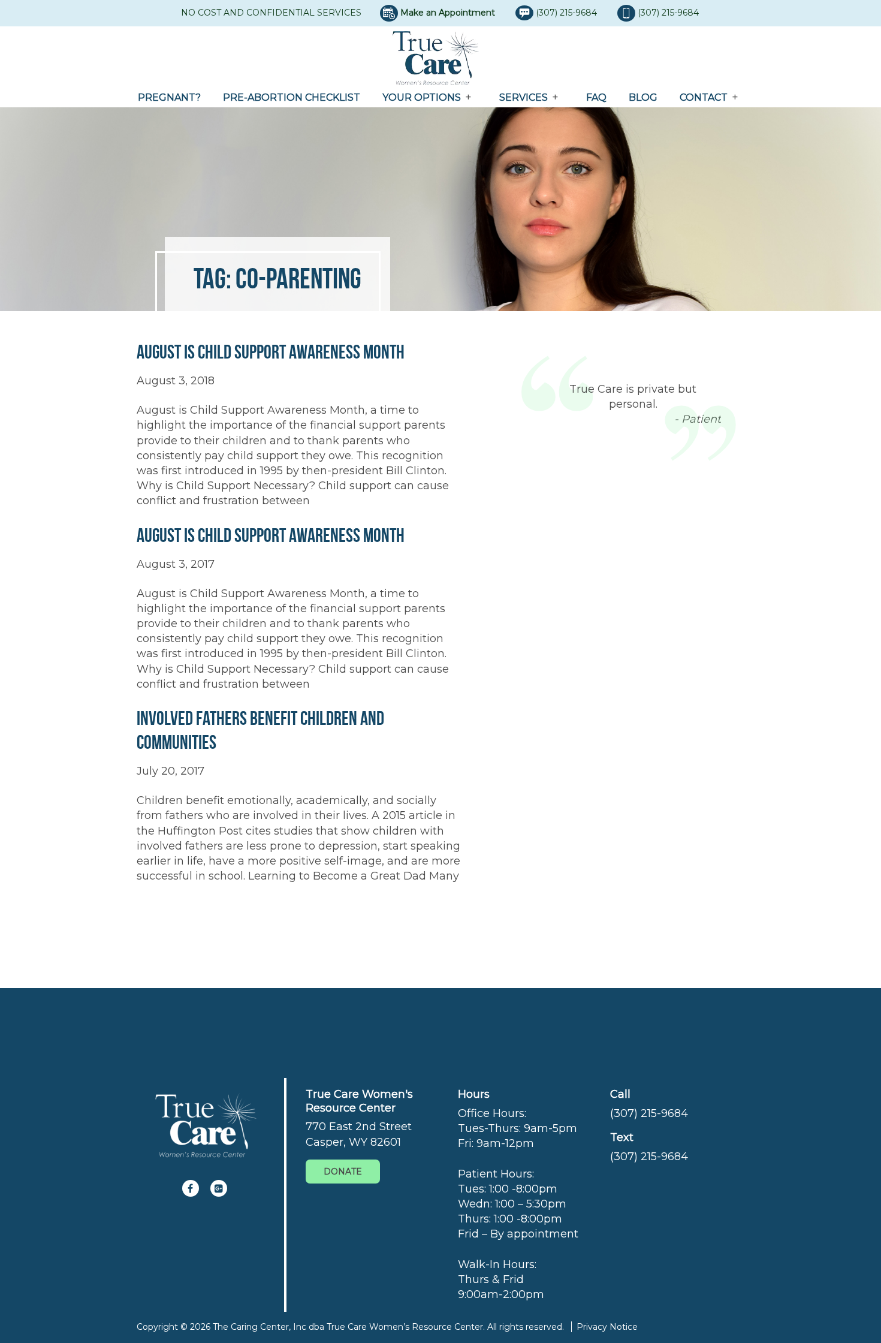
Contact (704, 97)
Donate (343, 1171)
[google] (218, 1188)
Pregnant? (169, 97)
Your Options (421, 97)
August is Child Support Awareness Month (271, 351)
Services (523, 97)
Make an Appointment (447, 12)
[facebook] (190, 1188)
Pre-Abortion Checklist (291, 97)
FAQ (596, 97)
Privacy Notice (607, 1326)
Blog (643, 97)
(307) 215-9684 (567, 12)
